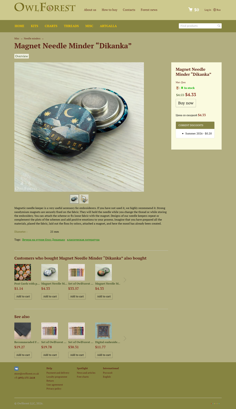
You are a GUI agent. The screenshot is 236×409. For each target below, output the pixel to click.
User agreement (54, 384)
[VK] (16, 370)
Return (50, 380)
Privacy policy (53, 388)
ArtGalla (108, 26)
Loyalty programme (56, 376)
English (107, 376)
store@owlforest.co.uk (26, 373)
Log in (208, 9)
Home (19, 26)
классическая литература (83, 239)
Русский (107, 372)
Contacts (129, 10)
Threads (71, 26)
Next (125, 280)
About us (90, 10)
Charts (51, 26)
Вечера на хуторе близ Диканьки (43, 239)
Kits (34, 26)
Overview (21, 56)
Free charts (83, 376)
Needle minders (32, 38)
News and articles (86, 372)
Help (49, 368)
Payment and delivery (57, 372)
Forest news (149, 10)
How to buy (109, 10)
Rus (218, 9)
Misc (89, 26)
